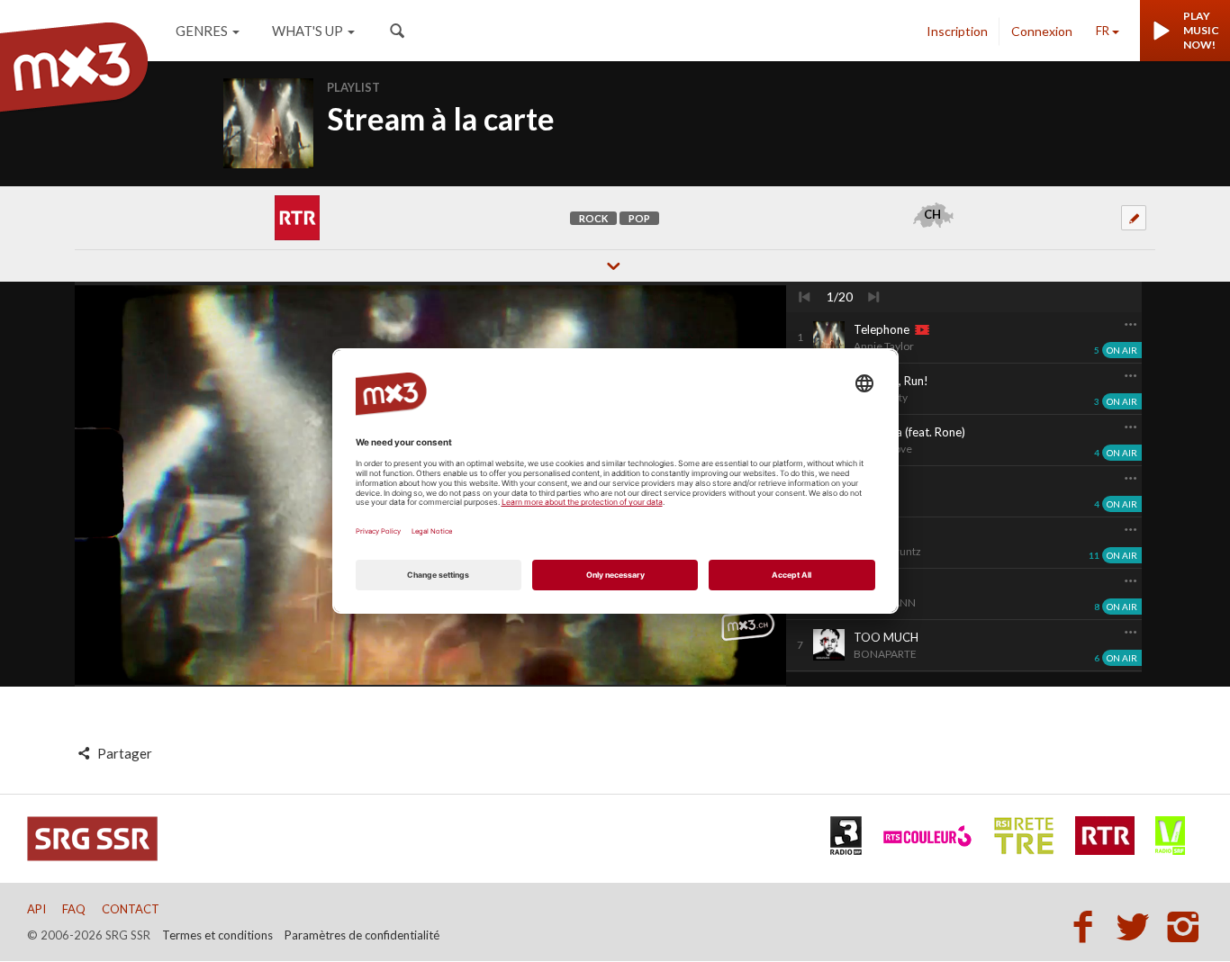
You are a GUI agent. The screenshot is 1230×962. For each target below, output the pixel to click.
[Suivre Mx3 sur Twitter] (1138, 926)
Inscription (957, 31)
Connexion (1041, 31)
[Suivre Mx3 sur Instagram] (1185, 926)
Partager (123, 753)
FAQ (74, 909)
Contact (130, 909)
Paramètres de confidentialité (362, 935)
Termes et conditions (217, 935)
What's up (307, 30)
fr (1102, 30)
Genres (202, 30)
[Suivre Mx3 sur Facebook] (1088, 926)
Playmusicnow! (1201, 30)
